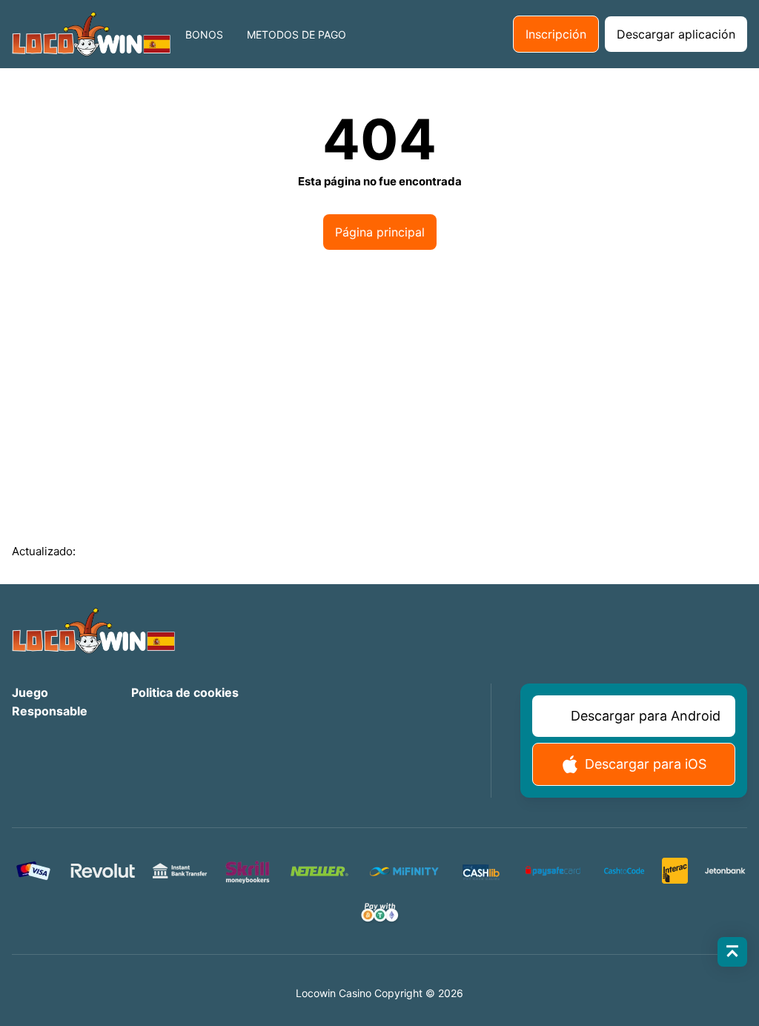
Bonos (204, 34)
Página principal (380, 232)
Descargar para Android (645, 716)
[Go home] (91, 34)
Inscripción (556, 34)
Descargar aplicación (676, 34)
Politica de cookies (185, 692)
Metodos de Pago (296, 34)
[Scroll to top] (732, 952)
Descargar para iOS (645, 764)
